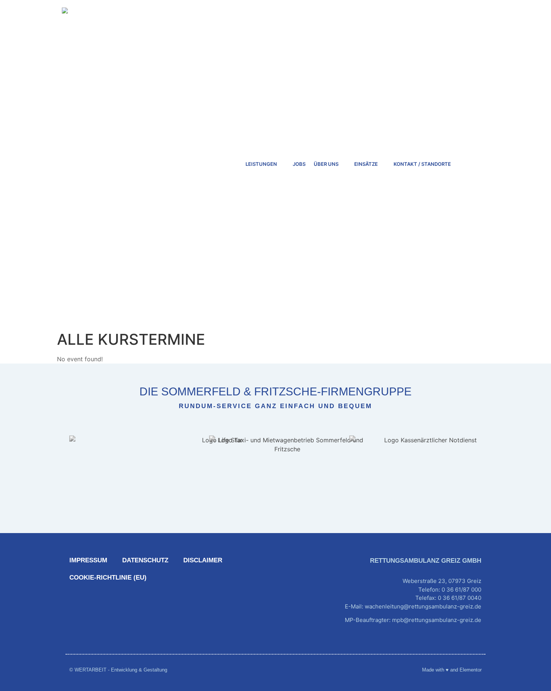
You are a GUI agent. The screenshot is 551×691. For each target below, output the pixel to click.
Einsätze (366, 164)
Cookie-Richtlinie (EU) (108, 577)
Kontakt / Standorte (422, 164)
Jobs (299, 164)
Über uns (326, 164)
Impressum (88, 560)
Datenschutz (145, 560)
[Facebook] (457, 643)
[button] (473, 163)
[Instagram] (475, 643)
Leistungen (261, 164)
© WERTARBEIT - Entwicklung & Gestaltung (118, 670)
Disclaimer (202, 560)
